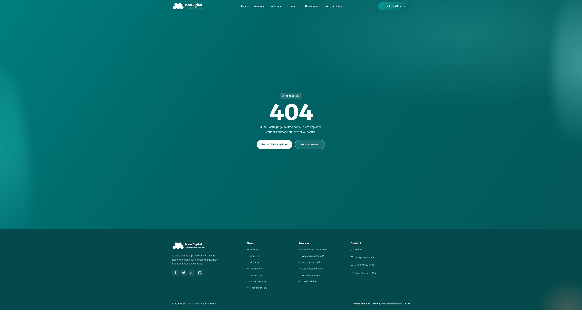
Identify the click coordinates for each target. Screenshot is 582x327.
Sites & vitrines (310, 281)
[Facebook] (175, 272)
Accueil (245, 6)
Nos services (312, 6)
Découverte (293, 6)
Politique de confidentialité (387, 303)
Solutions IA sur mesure (314, 249)
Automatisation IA (311, 262)
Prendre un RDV (392, 6)
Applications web (311, 275)
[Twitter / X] (183, 272)
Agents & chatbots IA (313, 256)
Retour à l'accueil (272, 144)
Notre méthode (333, 6)
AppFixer (259, 6)
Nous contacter (309, 144)
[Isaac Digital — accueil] (188, 6)
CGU (407, 303)
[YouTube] (191, 272)
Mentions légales (361, 303)
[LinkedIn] (200, 272)
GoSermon (276, 6)
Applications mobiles (313, 268)
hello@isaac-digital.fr (365, 257)
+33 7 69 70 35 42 (364, 265)
